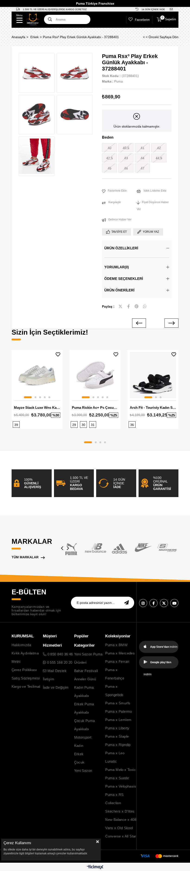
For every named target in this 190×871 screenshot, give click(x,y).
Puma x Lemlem (118, 720)
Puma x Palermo (118, 711)
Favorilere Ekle (58, 354)
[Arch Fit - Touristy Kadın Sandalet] (153, 375)
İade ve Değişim (56, 687)
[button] (28, 397)
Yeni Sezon (83, 771)
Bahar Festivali (86, 671)
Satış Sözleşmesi (26, 678)
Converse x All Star (120, 836)
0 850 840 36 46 (59, 654)
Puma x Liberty (117, 728)
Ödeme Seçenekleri (123, 279)
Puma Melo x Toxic (120, 770)
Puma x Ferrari (117, 661)
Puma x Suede (117, 778)
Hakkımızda (21, 645)
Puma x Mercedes (120, 653)
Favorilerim (142, 19)
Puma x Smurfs (117, 703)
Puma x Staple (117, 736)
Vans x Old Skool (119, 828)
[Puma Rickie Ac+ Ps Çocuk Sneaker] (95, 375)
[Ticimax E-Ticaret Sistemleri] (95, 867)
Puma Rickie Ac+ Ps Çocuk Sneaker (95, 408)
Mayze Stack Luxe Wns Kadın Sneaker (37, 408)
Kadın (78, 746)
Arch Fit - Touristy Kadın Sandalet (153, 408)
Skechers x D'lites (119, 811)
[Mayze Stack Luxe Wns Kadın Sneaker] (37, 375)
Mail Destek (56, 671)
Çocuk (79, 762)
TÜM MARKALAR (25, 557)
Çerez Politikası (24, 670)
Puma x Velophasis (120, 786)
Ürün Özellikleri (121, 248)
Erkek (79, 754)
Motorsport (83, 737)
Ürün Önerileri (119, 290)
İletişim (48, 679)
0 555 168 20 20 (59, 662)
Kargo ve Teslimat (26, 686)
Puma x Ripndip (118, 745)
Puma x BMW (116, 645)
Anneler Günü (85, 679)
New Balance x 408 (120, 820)
